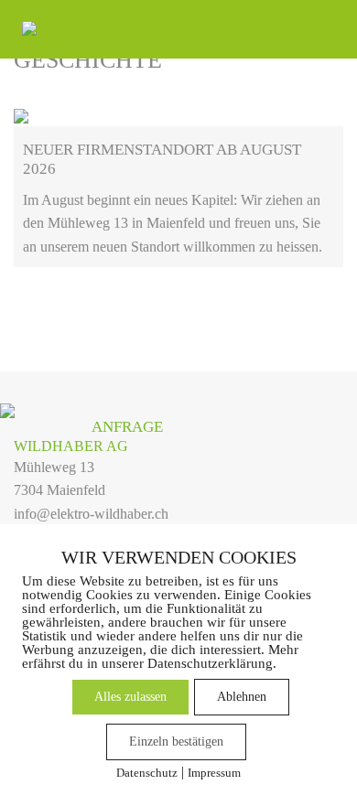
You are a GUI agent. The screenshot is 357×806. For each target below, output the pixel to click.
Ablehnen (241, 697)
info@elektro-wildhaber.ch (91, 513)
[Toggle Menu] (319, 27)
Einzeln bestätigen (176, 741)
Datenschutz (147, 772)
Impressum (214, 772)
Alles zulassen (130, 697)
